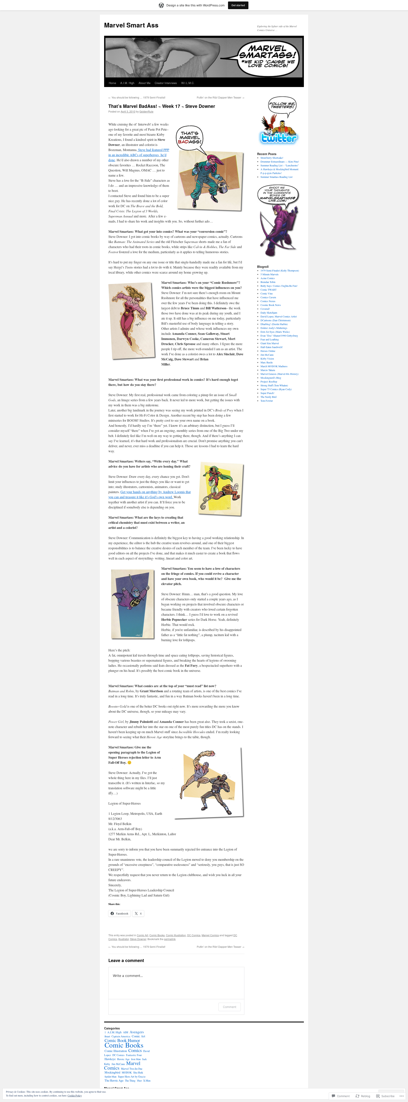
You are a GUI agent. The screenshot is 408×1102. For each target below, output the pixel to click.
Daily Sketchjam (269, 312)
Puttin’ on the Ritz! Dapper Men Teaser (220, 97)
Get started (238, 5)
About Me (144, 83)
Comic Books (157, 935)
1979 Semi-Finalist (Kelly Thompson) (280, 270)
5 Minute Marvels (270, 274)
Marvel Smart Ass (131, 24)
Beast (107, 1036)
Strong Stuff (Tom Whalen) (274, 385)
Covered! (265, 308)
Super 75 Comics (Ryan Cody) (276, 389)
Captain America (121, 1036)
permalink (170, 939)
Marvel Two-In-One (131, 1069)
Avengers (137, 1031)
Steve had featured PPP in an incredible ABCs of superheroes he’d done (138, 154)
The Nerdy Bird (268, 396)
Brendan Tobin (268, 282)
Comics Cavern (268, 297)
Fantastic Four (134, 1055)
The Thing (130, 1080)
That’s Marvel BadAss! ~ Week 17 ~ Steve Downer (161, 106)
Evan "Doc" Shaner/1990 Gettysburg (279, 335)
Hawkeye (110, 1059)
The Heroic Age (114, 1080)
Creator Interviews (166, 83)
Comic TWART (268, 289)
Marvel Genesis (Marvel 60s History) (280, 373)
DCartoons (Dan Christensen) (276, 320)
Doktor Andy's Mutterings (274, 328)
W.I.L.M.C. (187, 83)
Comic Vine (267, 293)
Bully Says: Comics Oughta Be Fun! (279, 285)
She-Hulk (138, 1072)
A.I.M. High (127, 83)
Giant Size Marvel (270, 343)
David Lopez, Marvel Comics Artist (279, 316)
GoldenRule (146, 111)
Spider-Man (110, 1076)
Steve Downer (138, 939)
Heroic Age (123, 1059)
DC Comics (193, 935)
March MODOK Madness (274, 366)
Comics (135, 1050)
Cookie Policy (75, 1095)
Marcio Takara (268, 370)
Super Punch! (267, 393)
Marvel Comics (210, 935)
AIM (125, 1032)
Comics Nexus (268, 301)
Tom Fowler (267, 400)
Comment (229, 1007)
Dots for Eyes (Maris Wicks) (275, 331)
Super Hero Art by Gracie (132, 1076)
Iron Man (136, 1059)
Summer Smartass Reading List (276, 176)
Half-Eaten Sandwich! (272, 347)
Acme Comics (268, 278)
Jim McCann (267, 354)
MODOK (127, 1072)
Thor (139, 1080)
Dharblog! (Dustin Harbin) (274, 324)
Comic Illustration (176, 935)
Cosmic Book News (271, 305)
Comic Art (142, 935)
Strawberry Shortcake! (272, 157)
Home (112, 83)
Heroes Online (268, 351)
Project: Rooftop (269, 381)
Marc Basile (267, 362)
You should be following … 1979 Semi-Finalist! (136, 97)
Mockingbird (112, 1072)
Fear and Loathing (270, 339)
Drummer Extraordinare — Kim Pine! (280, 161)
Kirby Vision (267, 358)
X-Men (146, 1080)
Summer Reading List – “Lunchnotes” (280, 165)
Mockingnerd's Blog (271, 377)
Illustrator (123, 939)
